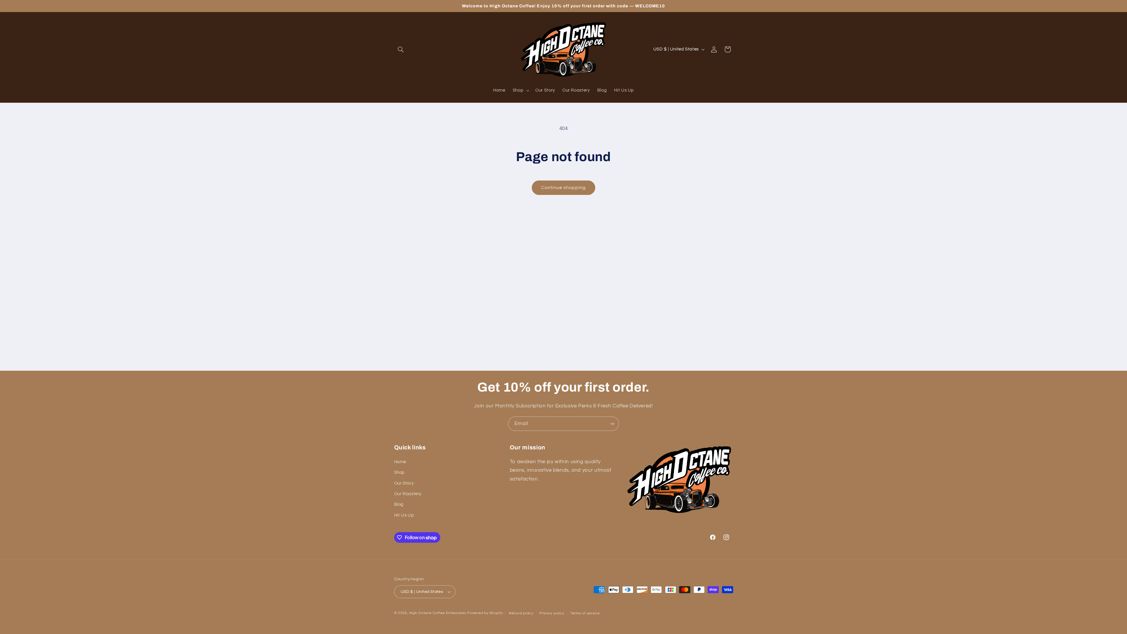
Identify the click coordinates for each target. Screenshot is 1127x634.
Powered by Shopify (485, 613)
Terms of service (585, 613)
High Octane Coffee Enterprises (437, 613)
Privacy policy (551, 613)
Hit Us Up (404, 515)
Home (400, 462)
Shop (399, 472)
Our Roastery (408, 494)
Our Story (404, 483)
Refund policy (521, 613)
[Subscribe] (612, 424)
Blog (399, 504)
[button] (401, 49)
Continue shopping (563, 187)
